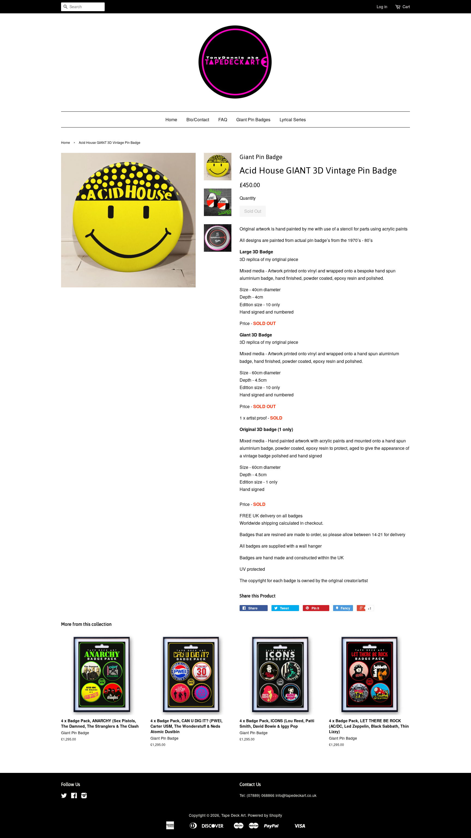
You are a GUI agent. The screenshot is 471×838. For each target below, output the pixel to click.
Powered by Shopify (265, 815)
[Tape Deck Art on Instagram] (84, 796)
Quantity (248, 198)
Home (171, 119)
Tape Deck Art (233, 815)
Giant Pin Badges (253, 119)
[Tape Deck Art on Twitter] (64, 796)
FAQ (222, 119)
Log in (382, 6)
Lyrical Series (293, 119)
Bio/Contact (197, 119)
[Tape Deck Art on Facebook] (74, 796)
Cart (406, 6)
